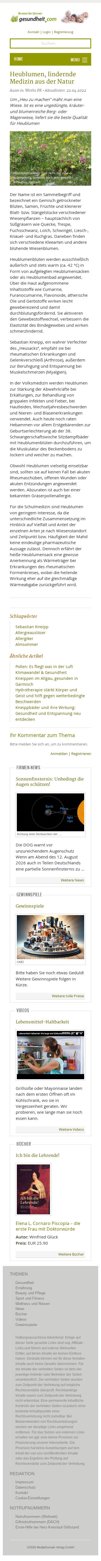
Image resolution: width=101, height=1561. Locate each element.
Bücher (21, 1314)
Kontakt (33, 32)
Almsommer (26, 644)
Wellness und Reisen (32, 1304)
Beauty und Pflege (30, 1293)
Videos (21, 1319)
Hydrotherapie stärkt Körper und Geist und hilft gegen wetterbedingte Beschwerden (50, 695)
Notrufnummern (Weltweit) (36, 1516)
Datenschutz (25, 1487)
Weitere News (72, 880)
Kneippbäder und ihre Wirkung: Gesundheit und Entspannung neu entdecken (48, 713)
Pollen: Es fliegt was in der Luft (44, 666)
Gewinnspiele (30, 906)
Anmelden (59, 753)
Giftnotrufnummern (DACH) (37, 1522)
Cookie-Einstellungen (32, 1498)
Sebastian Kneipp (32, 626)
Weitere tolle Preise (68, 996)
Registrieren (81, 753)
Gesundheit (24, 1283)
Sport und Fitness (29, 1298)
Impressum (24, 1482)
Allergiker (24, 638)
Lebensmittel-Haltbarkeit (42, 1022)
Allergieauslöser (30, 632)
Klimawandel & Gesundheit (41, 672)
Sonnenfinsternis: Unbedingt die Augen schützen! (50, 782)
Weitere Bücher (71, 1254)
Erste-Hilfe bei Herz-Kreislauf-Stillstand (47, 1527)
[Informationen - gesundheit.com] (50, 16)
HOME (18, 59)
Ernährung (23, 1288)
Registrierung (63, 32)
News (19, 1309)
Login (47, 32)
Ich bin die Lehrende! (37, 1155)
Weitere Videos (71, 1129)
